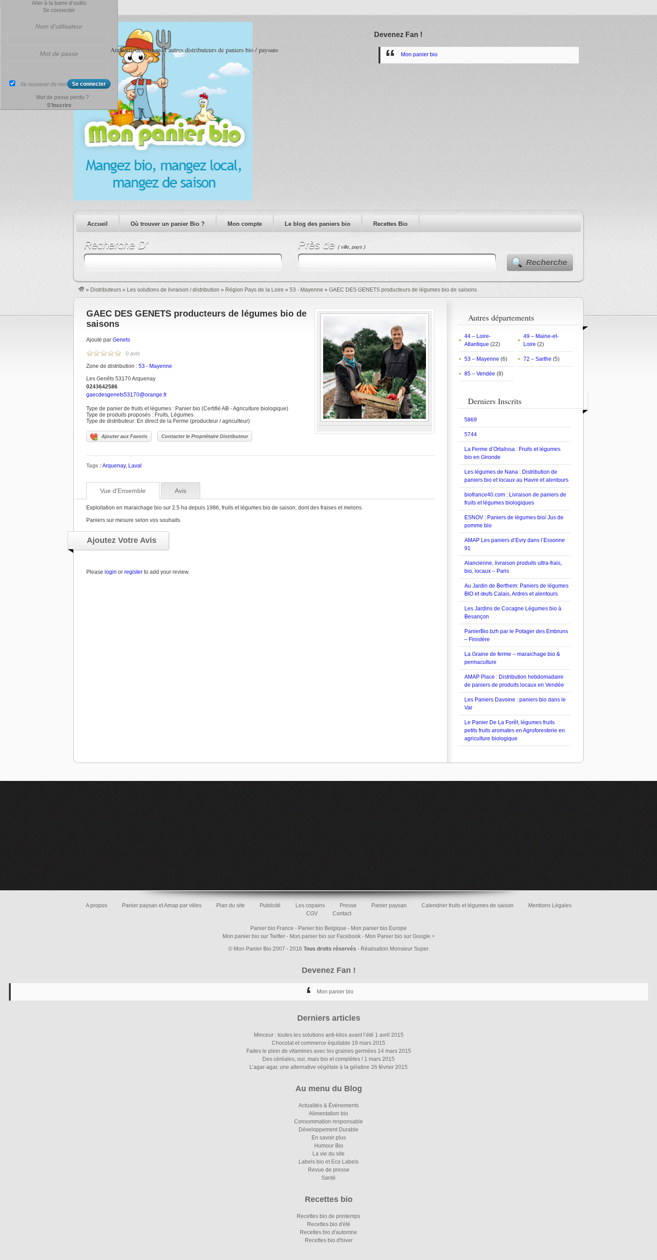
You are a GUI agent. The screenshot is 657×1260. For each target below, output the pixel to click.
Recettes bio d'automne (328, 1232)
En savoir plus (329, 1138)
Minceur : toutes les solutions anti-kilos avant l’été (314, 1035)
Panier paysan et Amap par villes (162, 905)
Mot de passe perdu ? (62, 97)
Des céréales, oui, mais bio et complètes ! (312, 1059)
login (111, 572)
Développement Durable (328, 1129)
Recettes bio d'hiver (329, 1240)
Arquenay (114, 466)
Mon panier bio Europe (379, 928)
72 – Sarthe (537, 359)
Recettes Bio (390, 224)
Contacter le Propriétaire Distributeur (204, 436)
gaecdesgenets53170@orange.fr (126, 395)
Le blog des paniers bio (317, 224)
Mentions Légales (550, 905)
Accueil (97, 224)
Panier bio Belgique (322, 928)
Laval (135, 466)
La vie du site (328, 1154)
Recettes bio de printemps (328, 1216)
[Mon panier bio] (81, 290)
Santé (328, 1178)
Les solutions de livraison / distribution (173, 290)
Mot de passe (59, 53)
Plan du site (230, 905)
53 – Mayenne (481, 359)
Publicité (270, 905)
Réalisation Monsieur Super (395, 949)
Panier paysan (389, 905)
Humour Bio (328, 1146)
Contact (342, 913)
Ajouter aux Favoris (124, 436)
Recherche (546, 262)
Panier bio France (272, 928)
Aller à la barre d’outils (59, 3)
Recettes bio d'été (328, 1224)
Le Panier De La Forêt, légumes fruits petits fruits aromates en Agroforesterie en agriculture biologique (514, 730)
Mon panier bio (419, 54)
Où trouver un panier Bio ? (168, 224)
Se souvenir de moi (43, 84)
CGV (312, 913)
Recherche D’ (116, 245)
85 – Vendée (479, 374)
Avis (180, 490)
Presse (348, 905)
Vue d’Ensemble (123, 490)
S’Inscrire (59, 105)
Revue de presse (329, 1170)
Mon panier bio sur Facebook (325, 936)
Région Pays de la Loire (254, 290)
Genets (121, 340)
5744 (470, 434)
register (133, 572)
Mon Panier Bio (252, 949)
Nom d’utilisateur (59, 26)
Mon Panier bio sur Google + (400, 936)
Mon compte (244, 224)
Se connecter (59, 10)
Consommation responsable (328, 1121)
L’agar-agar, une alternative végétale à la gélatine (309, 1067)
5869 (470, 420)
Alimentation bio (328, 1113)
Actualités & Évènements (329, 1105)
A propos (96, 905)
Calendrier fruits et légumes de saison (467, 905)
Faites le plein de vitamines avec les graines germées (311, 1051)
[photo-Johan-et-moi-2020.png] (374, 420)
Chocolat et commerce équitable (311, 1043)
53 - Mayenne (306, 290)
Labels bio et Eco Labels (328, 1162)
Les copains (310, 905)
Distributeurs (105, 290)
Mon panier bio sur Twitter (254, 936)
